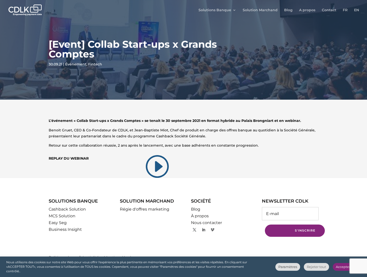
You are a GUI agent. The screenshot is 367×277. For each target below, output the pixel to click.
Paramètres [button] (287, 267)
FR (345, 10)
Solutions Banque (214, 10)
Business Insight (65, 229)
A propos (307, 10)
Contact (329, 10)
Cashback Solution (67, 209)
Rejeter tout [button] (316, 267)
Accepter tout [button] (347, 267)
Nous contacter (206, 222)
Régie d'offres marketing (144, 209)
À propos (200, 216)
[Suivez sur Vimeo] (212, 229)
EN (356, 10)
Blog (288, 10)
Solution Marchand (260, 10)
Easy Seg (58, 222)
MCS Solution (62, 216)
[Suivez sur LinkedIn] (203, 229)
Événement (75, 64)
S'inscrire (305, 230)
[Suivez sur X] (194, 229)
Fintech (95, 64)
